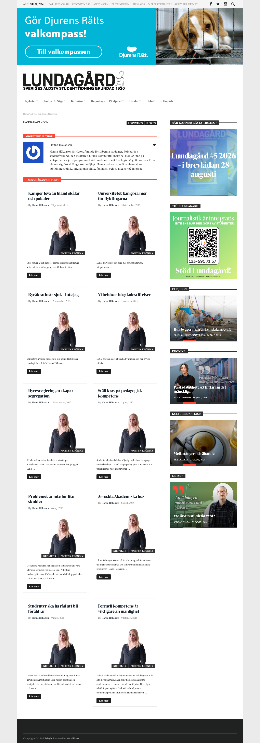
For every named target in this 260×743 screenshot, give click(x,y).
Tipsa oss (139, 4)
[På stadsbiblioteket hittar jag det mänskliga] (203, 380)
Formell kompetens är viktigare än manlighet (118, 608)
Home (26, 113)
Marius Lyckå (182, 522)
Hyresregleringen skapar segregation (50, 393)
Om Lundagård (59, 4)
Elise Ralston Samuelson (190, 335)
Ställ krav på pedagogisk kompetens (120, 393)
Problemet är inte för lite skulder (51, 498)
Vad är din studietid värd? (194, 515)
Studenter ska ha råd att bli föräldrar (53, 608)
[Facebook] (210, 4)
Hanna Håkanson (61, 145)
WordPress (73, 738)
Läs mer (34, 275)
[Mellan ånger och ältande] (203, 442)
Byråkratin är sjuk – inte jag (53, 294)
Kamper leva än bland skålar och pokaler (54, 195)
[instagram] (225, 4)
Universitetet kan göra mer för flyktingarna (122, 195)
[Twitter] (218, 4)
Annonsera (101, 4)
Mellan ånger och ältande (194, 453)
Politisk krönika (72, 253)
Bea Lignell (181, 459)
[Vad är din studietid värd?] (203, 504)
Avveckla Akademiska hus (121, 496)
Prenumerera (121, 4)
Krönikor (49, 556)
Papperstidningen (160, 4)
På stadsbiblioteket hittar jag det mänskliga (200, 389)
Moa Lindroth (183, 397)
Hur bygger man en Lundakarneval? (202, 329)
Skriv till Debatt (185, 4)
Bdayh (48, 738)
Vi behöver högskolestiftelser (124, 294)
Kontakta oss (81, 4)
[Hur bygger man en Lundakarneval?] (203, 318)
